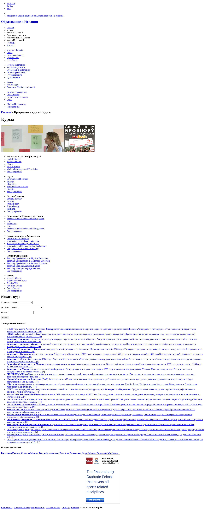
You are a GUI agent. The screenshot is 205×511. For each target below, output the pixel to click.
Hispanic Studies (14, 161)
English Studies (13, 159)
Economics (11, 223)
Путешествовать (14, 75)
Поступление (13, 94)
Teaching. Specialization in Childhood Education (28, 261)
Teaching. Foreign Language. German (23, 268)
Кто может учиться (16, 67)
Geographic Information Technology (23, 248)
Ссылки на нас (53, 507)
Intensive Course (14, 278)
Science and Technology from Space (23, 243)
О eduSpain (12, 60)
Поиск (4, 312)
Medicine (11, 209)
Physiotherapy (13, 204)
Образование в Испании (18, 70)
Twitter (10, 6)
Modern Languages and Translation (22, 169)
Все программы (14, 171)
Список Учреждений (17, 92)
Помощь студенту (15, 55)
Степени (5, 302)
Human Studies (13, 166)
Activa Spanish (13, 288)
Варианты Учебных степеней (21, 87)
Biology (10, 181)
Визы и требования (16, 72)
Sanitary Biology (14, 199)
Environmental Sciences (17, 179)
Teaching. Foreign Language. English (23, 266)
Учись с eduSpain (15, 50)
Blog (9, 8)
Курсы (10, 82)
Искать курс (12, 84)
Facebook (11, 3)
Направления (13, 107)
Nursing (10, 201)
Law (9, 221)
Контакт (11, 45)
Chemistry (11, 184)
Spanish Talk (12, 283)
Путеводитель (13, 77)
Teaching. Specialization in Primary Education (27, 263)
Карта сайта (6, 507)
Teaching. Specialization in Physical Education (27, 258)
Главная (10, 27)
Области (5, 307)
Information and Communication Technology (26, 246)
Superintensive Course (16, 280)
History (10, 164)
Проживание (13, 57)
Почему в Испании (16, 65)
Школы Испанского (16, 104)
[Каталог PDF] (79, 151)
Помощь (11, 43)
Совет (9, 52)
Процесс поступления (17, 97)
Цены (9, 99)
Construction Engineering (18, 238)
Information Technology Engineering (23, 241)
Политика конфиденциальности (29, 507)
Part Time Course (14, 286)
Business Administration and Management (25, 218)
